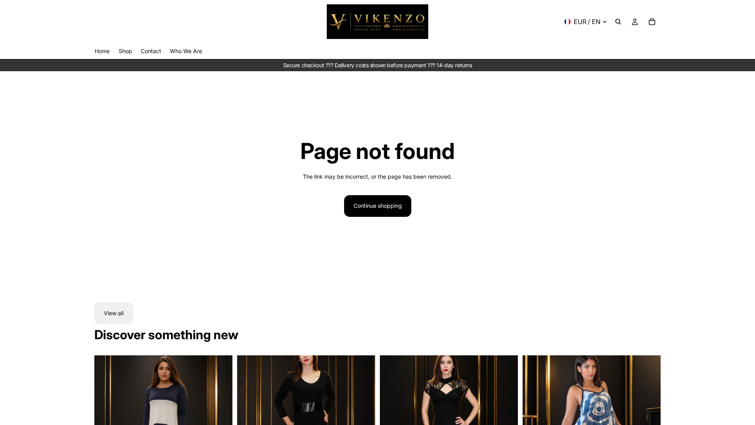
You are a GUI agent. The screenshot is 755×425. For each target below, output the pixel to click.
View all (113, 313)
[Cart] (652, 21)
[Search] (618, 21)
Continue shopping (378, 205)
